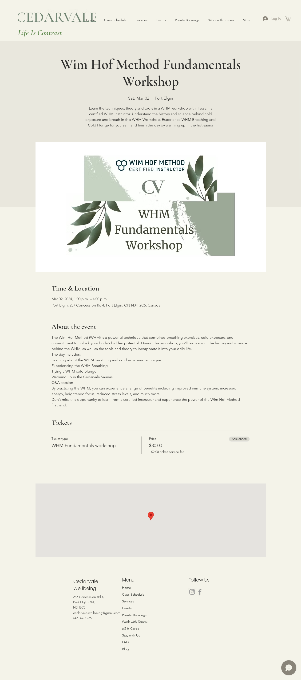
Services (128, 601)
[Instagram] (192, 592)
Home (126, 588)
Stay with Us (131, 635)
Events (127, 608)
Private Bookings (134, 615)
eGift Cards (130, 628)
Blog (125, 649)
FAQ (125, 642)
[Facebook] (200, 592)
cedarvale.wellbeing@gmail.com (96, 613)
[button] (288, 18)
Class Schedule (133, 594)
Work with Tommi (134, 622)
